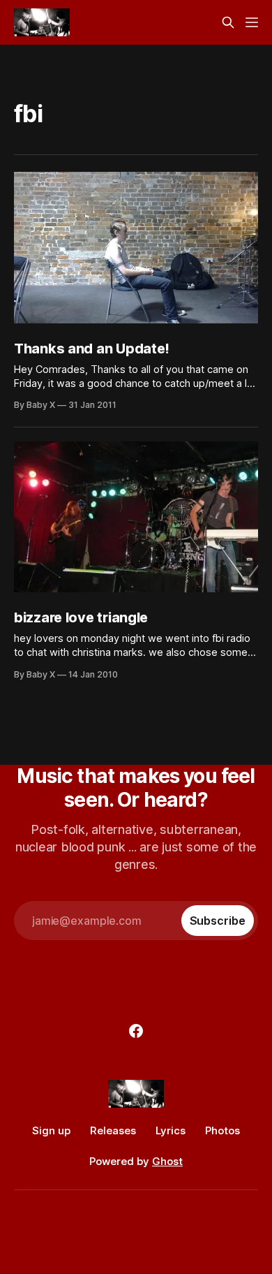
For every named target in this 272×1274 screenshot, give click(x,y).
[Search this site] (228, 22)
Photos (222, 1130)
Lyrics (171, 1130)
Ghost (167, 1161)
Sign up (51, 1130)
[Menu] (252, 22)
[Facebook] (136, 1031)
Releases (113, 1130)
